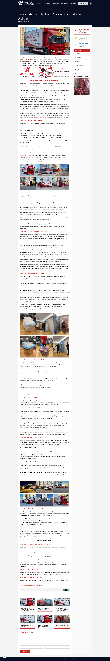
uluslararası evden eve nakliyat (69, 659)
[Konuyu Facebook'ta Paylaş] (64, 590)
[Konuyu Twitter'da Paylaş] (66, 590)
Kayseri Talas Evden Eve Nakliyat (62, 626)
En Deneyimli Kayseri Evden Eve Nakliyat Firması (43, 626)
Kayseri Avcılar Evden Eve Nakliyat (27, 626)
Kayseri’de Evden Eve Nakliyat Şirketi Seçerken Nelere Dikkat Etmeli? (62, 609)
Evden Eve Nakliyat (26, 21)
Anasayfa (20, 21)
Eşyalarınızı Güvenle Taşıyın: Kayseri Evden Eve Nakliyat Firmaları (27, 609)
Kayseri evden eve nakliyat (56, 659)
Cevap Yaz (12, 651)
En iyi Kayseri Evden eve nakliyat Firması (44, 608)
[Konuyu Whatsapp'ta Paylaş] (68, 590)
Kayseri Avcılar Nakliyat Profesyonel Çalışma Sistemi (31, 585)
